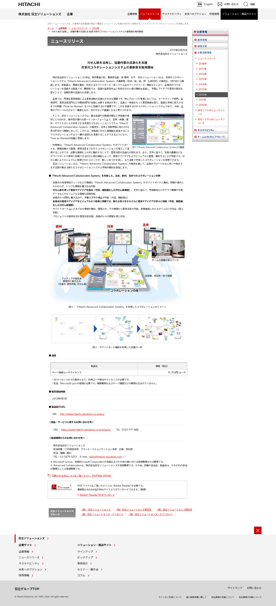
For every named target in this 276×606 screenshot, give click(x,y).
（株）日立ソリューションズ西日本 (174, 509)
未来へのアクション (195, 13)
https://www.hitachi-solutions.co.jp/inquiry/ (86, 429)
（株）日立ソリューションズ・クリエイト (102, 514)
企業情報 (132, 13)
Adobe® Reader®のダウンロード (97, 495)
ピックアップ (85, 557)
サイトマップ (235, 587)
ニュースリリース (79, 28)
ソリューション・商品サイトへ (239, 13)
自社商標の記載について (222, 597)
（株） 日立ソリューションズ (96, 509)
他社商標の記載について (250, 597)
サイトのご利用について (170, 597)
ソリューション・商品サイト (94, 545)
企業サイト (25, 545)
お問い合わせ (254, 587)
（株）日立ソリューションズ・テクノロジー (150, 514)
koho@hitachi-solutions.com (105, 456)
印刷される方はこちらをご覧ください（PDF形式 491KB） (82, 475)
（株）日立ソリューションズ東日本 (133, 509)
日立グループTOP (27, 589)
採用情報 (214, 13)
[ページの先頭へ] (258, 530)
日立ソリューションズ (31, 538)
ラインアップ (85, 551)
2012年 (95, 28)
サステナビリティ (172, 13)
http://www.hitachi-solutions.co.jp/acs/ (82, 414)
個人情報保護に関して (196, 597)
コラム (81, 575)
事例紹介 (82, 563)
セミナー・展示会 (87, 569)
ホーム (51, 28)
